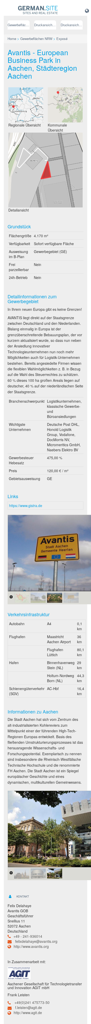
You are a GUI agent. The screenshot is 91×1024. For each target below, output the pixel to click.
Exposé (61, 38)
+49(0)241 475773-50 (32, 1002)
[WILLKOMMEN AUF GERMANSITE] (38, 10)
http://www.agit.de (28, 1012)
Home (12, 38)
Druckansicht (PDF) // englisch (72, 24)
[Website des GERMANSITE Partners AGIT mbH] (19, 972)
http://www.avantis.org (31, 946)
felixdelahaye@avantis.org (36, 941)
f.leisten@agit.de (28, 1007)
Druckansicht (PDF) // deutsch (45, 24)
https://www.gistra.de (25, 505)
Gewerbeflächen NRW (19, 24)
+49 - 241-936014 (27, 936)
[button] (86, 10)
